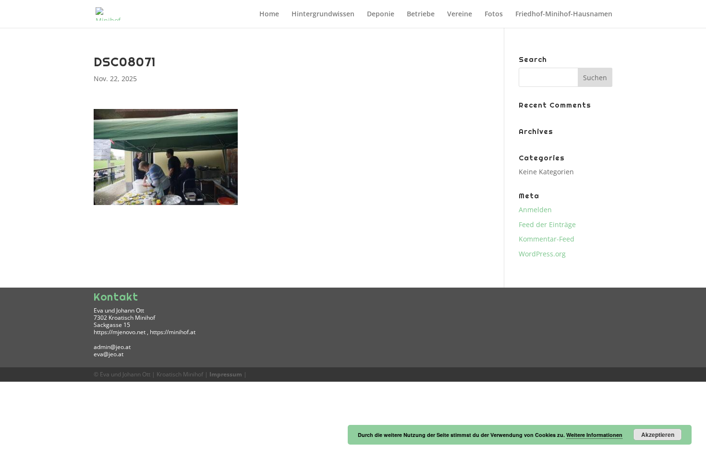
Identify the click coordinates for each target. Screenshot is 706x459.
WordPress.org (542, 253)
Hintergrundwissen (323, 14)
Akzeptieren (657, 434)
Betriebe (421, 14)
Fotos (494, 14)
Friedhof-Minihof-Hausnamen (563, 14)
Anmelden (535, 209)
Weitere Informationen (594, 434)
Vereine (459, 14)
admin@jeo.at (112, 347)
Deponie (380, 14)
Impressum (225, 374)
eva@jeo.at (108, 354)
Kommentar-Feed (546, 238)
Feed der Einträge (547, 224)
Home (269, 14)
